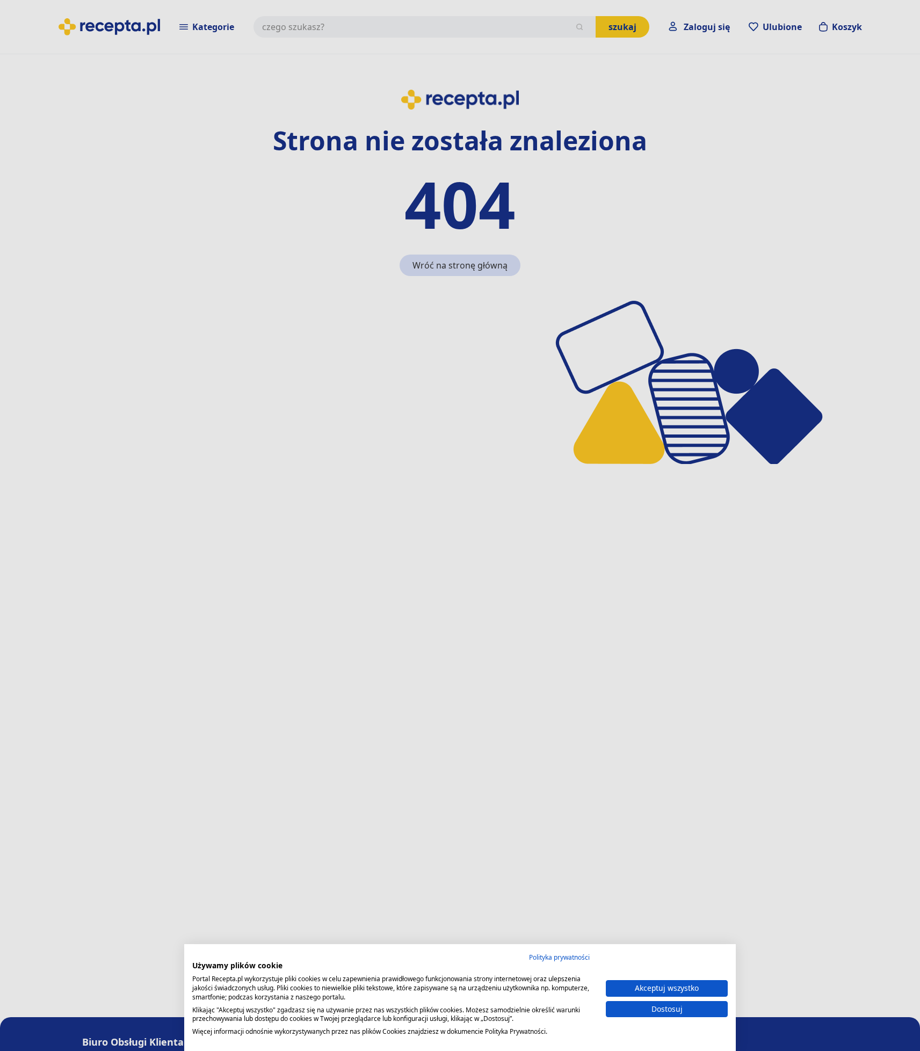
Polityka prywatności (559, 957)
